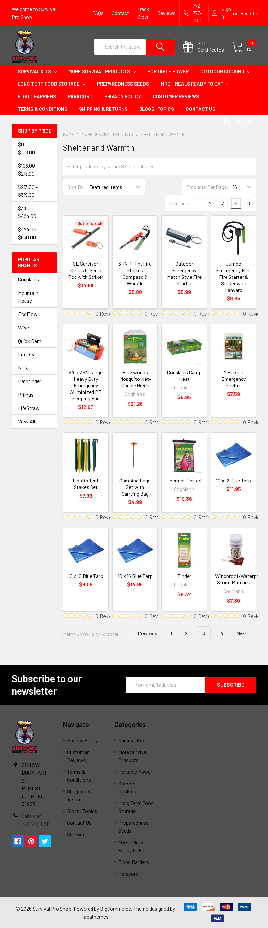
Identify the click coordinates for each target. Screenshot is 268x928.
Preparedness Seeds (123, 84)
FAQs (98, 13)
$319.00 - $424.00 (28, 212)
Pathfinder (29, 381)
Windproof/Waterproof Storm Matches (240, 579)
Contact (120, 13)
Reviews (166, 13)
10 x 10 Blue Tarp (85, 576)
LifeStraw (29, 408)
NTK (23, 367)
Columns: (179, 203)
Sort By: (76, 187)
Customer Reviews (176, 96)
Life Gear (27, 354)
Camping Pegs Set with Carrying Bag (135, 487)
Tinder (184, 576)
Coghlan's (28, 279)
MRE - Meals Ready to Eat (193, 84)
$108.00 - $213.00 (28, 169)
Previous (147, 633)
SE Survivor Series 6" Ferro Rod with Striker (85, 270)
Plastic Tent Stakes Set (86, 483)
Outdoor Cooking (222, 71)
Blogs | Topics (156, 109)
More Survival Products (99, 71)
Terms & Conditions (42, 109)
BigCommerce (115, 908)
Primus (26, 394)
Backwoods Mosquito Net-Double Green (135, 378)
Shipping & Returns (103, 109)
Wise (23, 327)
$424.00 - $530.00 (28, 233)
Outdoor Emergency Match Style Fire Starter (184, 273)
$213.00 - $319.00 (28, 191)
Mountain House (28, 297)
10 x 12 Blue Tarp (233, 480)
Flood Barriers (37, 96)
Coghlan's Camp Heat (184, 375)
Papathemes (94, 916)
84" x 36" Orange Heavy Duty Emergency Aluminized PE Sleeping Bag (86, 385)
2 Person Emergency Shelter (233, 378)
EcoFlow (28, 314)
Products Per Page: (207, 187)
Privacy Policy (122, 96)
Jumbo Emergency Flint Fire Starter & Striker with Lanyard (233, 277)
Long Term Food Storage (49, 84)
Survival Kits (35, 71)
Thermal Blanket (184, 480)
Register (249, 13)
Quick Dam (29, 341)
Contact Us (200, 109)
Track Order (143, 13)
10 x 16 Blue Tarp (135, 576)
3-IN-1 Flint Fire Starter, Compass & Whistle (135, 273)
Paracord (80, 96)
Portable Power (168, 71)
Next (242, 633)
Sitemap (76, 834)
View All (26, 421)
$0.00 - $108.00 (26, 148)
